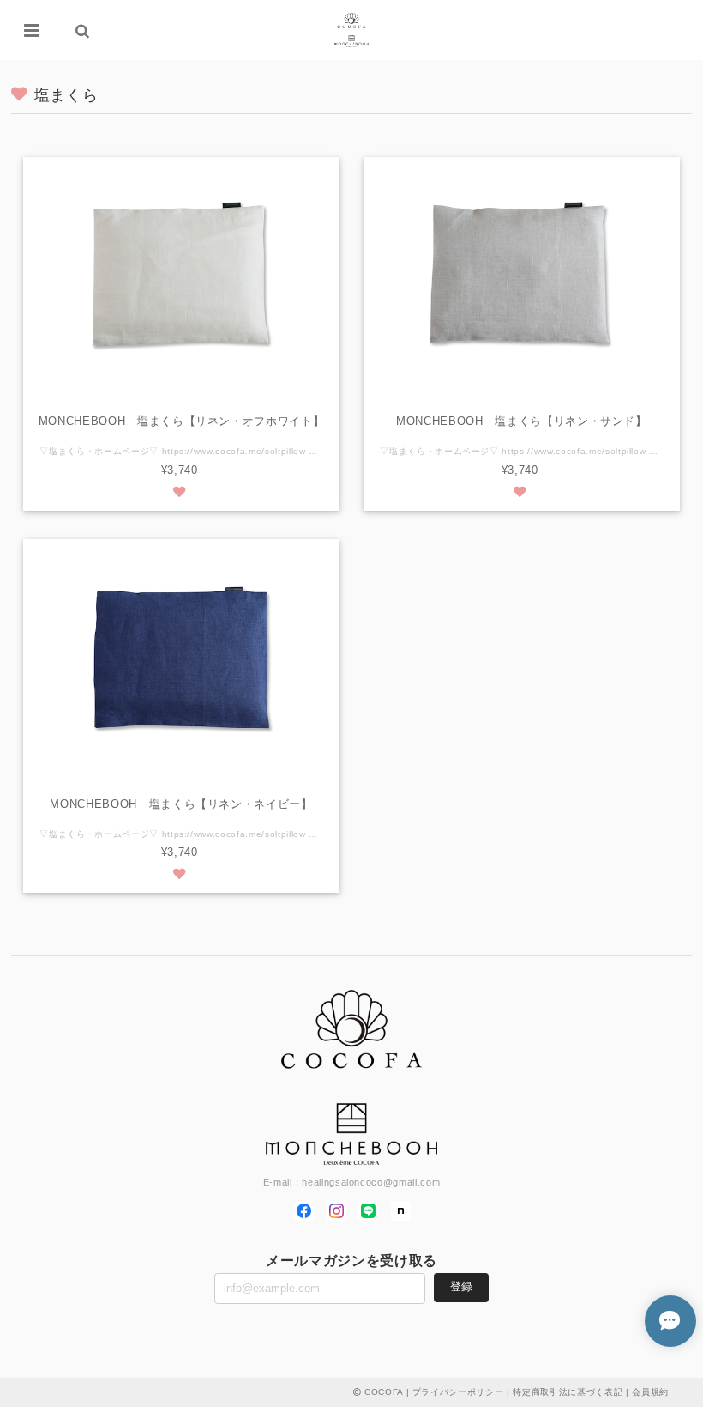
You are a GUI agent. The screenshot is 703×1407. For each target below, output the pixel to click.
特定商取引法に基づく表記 (567, 1392)
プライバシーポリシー (458, 1392)
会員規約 (650, 1392)
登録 (461, 1286)
